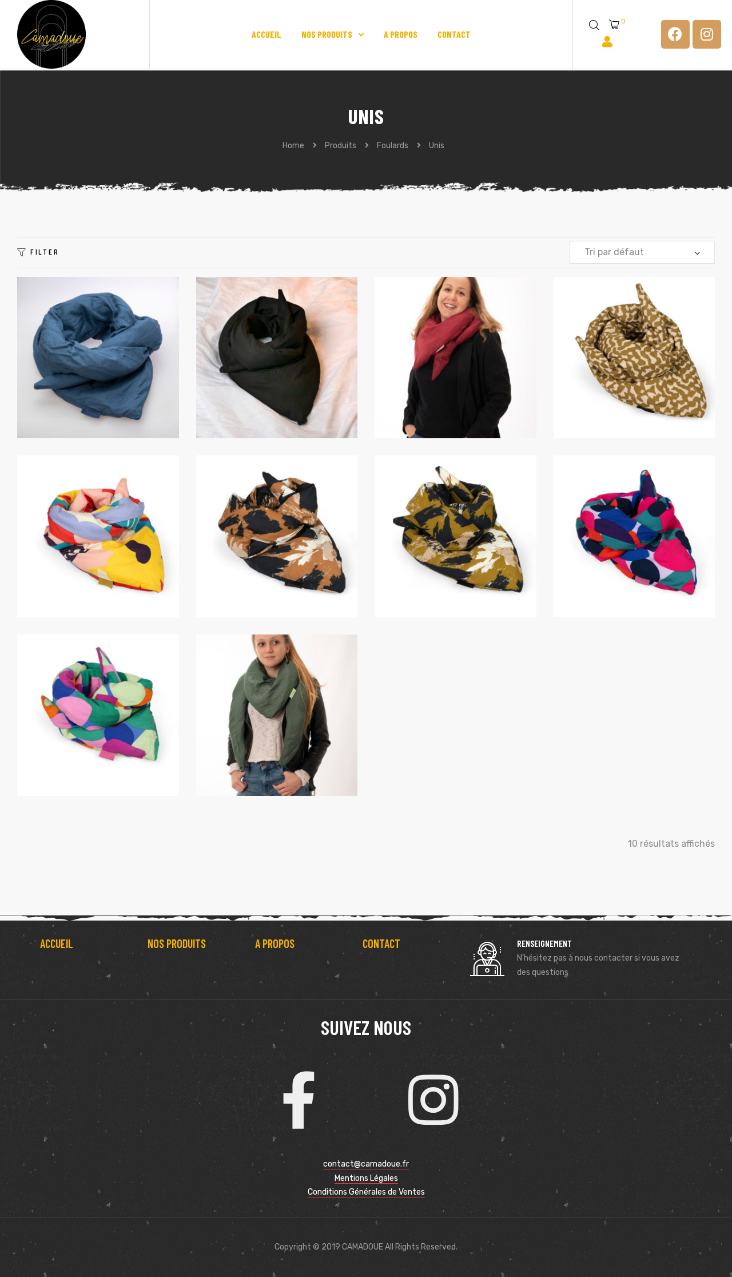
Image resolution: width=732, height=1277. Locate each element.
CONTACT (381, 943)
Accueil (266, 34)
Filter (44, 251)
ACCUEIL (56, 943)
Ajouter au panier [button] (98, 419)
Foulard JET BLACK (611, 536)
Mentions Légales (366, 1178)
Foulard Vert (244, 715)
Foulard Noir (243, 358)
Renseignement (544, 943)
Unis (79, 372)
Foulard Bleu (65, 358)
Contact (454, 34)
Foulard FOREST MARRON (262, 536)
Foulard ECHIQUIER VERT (619, 358)
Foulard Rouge (425, 358)
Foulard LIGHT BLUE (75, 715)
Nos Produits (326, 34)
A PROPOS (275, 943)
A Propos (400, 34)
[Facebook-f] (298, 1100)
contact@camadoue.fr (366, 1164)
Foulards (55, 372)
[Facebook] (675, 34)
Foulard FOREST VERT (436, 536)
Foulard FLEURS (69, 536)
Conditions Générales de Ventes (366, 1192)
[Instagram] (707, 34)
